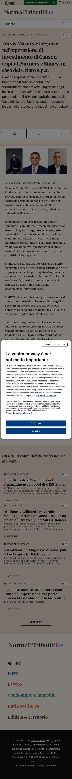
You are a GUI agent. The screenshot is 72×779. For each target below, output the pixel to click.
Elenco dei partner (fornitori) (19, 413)
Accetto (36, 431)
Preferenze (36, 423)
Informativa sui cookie (46, 396)
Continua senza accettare (55, 345)
